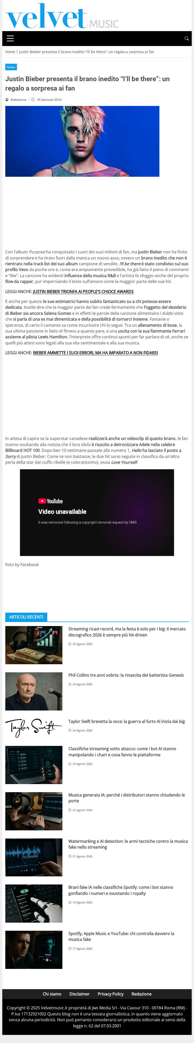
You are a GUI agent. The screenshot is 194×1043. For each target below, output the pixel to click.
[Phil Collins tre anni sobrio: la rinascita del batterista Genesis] (33, 691)
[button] (187, 38)
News (11, 67)
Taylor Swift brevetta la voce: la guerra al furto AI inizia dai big (126, 721)
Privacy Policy (111, 994)
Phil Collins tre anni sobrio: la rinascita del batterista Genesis (126, 675)
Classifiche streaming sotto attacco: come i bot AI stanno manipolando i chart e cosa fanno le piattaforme (122, 751)
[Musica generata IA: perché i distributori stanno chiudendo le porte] (33, 811)
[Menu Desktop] (10, 38)
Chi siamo (52, 994)
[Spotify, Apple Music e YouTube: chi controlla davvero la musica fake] (33, 950)
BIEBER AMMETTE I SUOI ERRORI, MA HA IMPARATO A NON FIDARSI (95, 353)
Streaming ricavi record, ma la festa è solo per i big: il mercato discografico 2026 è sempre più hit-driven (127, 631)
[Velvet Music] (62, 15)
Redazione (142, 994)
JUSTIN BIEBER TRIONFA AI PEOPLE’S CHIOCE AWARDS (83, 291)
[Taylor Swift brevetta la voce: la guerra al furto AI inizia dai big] (33, 728)
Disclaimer (79, 994)
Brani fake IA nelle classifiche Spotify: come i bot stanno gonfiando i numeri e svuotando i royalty (120, 890)
